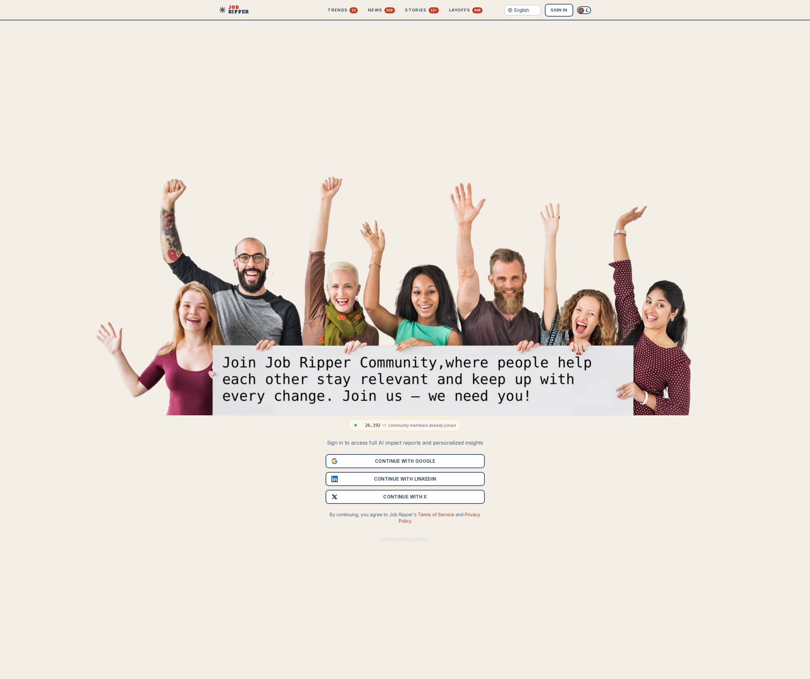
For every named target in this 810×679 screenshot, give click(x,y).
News (380, 9)
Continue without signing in (405, 538)
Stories (421, 9)
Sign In (559, 9)
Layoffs (465, 9)
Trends (342, 9)
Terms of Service (436, 514)
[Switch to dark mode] (584, 10)
